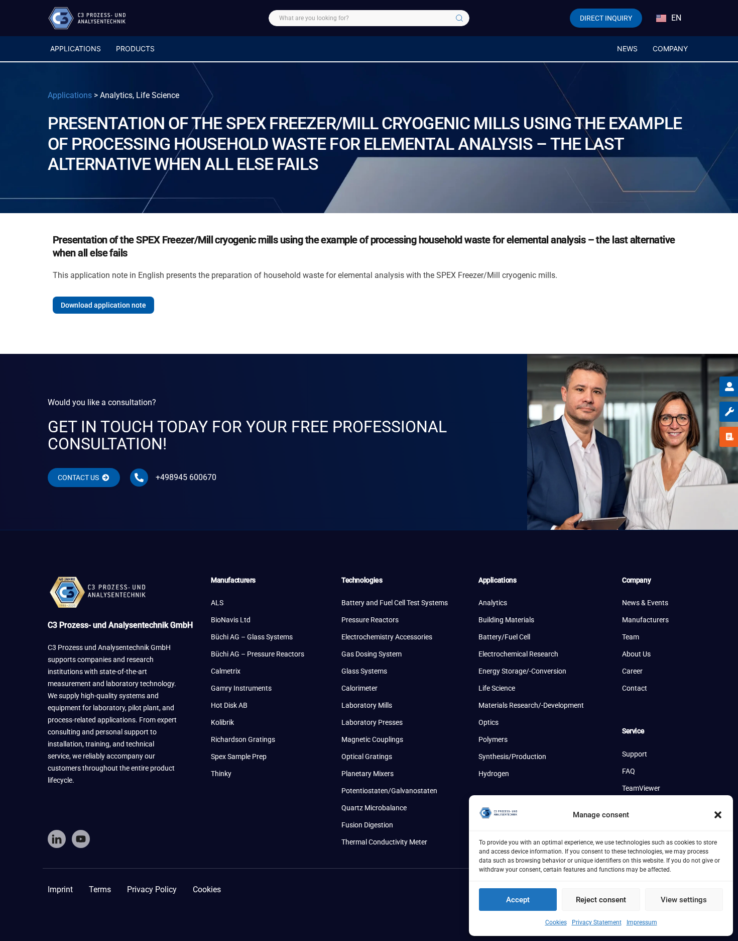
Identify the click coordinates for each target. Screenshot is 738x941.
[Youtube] (81, 839)
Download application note (103, 305)
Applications (70, 95)
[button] (718, 815)
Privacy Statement (597, 922)
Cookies (556, 922)
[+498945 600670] (139, 477)
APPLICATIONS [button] (75, 48)
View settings (684, 899)
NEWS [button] (627, 48)
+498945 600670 (186, 477)
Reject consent (601, 899)
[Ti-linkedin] (57, 839)
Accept (518, 899)
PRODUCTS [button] (135, 48)
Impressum (642, 922)
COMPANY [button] (670, 48)
